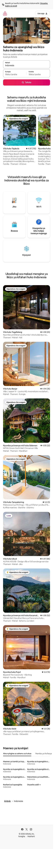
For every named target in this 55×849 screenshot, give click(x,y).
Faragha (21, 836)
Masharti (31, 836)
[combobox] (26, 65)
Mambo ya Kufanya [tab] (43, 753)
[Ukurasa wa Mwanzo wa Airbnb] (5, 13)
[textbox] (14, 74)
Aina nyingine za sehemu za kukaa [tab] (17, 753)
